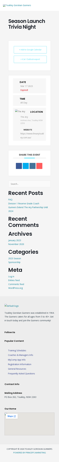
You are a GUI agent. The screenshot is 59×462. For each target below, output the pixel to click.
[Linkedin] (32, 166)
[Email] (39, 166)
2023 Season (14, 258)
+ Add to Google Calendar (30, 49)
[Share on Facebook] (19, 166)
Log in (11, 276)
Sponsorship (14, 262)
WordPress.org (15, 288)
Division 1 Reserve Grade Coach (23, 203)
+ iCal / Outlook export (30, 59)
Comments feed (16, 284)
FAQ (10, 199)
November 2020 (16, 244)
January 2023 (14, 240)
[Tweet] (26, 166)
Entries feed (14, 280)
